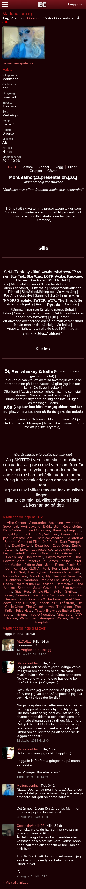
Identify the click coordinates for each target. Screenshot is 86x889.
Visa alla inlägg (17, 882)
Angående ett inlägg (36, 650)
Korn (55, 568)
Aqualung (56, 522)
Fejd (6, 553)
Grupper (36, 171)
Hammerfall (34, 557)
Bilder (72, 167)
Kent (45, 568)
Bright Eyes (13, 534)
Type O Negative (41, 614)
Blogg (58, 167)
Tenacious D (47, 603)
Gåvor (52, 171)
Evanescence (42, 549)
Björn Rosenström (67, 526)
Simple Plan (42, 591)
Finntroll (18, 553)
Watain (62, 618)
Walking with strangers (37, 618)
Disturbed (42, 545)
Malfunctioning (28, 785)
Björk (47, 526)
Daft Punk (49, 542)
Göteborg (34, 18)
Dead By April (22, 545)
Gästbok (27, 167)
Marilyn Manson (15, 576)
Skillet (58, 591)
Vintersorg (65, 614)
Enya (24, 549)
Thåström (66, 603)
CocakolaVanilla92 (30, 826)
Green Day (14, 557)
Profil (12, 167)
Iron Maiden (13, 565)
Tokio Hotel (24, 610)
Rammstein (65, 584)
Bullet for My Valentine (41, 534)
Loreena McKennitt (65, 572)
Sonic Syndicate (53, 595)
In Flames (50, 561)
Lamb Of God (15, 572)
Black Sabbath (14, 530)
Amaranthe (37, 522)
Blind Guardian (38, 530)
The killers (64, 607)
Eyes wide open (67, 549)
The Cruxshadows (40, 607)
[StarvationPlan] (8, 667)
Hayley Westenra (59, 557)
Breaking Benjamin (67, 530)
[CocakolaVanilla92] (8, 830)
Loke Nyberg (37, 572)
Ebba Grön (61, 545)
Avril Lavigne (30, 526)
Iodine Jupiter (71, 561)
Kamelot (19, 568)
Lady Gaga (70, 568)
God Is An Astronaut (68, 553)
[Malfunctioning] (8, 790)
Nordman (31, 580)
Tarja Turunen (24, 603)
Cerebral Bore (22, 538)
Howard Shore (14, 561)
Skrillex (70, 591)
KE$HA (34, 568)
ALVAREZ (24, 641)
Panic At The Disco (55, 580)
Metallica (36, 576)
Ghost (45, 553)
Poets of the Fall (28, 584)
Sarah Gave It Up (46, 587)
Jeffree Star (33, 565)
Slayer (8, 595)
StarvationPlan (28, 663)
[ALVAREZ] (8, 645)
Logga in (75, 4)
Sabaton (24, 587)
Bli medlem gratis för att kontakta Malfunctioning (20, 63)
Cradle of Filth (28, 542)
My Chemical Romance (63, 576)
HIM (78, 557)
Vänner (43, 167)
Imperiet (33, 561)
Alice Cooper (16, 522)
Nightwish (13, 580)
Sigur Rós (22, 591)
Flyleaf (32, 553)
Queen (48, 584)
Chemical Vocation (50, 538)
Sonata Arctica (27, 595)
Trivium (20, 614)
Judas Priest (54, 565)
